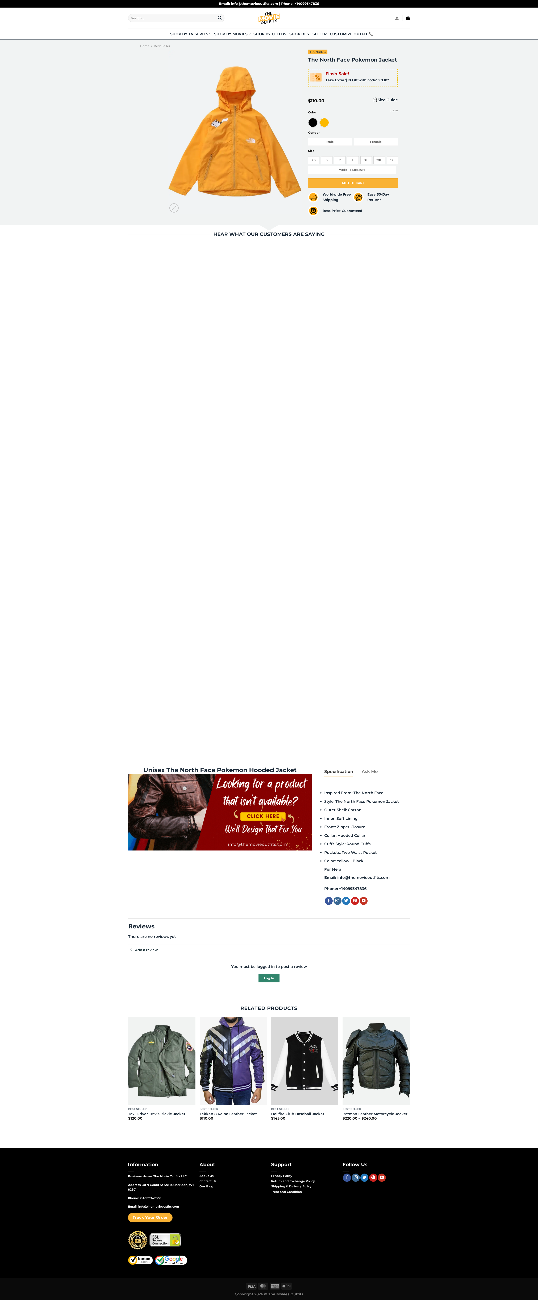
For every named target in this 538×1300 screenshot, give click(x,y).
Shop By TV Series (189, 34)
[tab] (338, 771)
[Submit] (220, 18)
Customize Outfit (349, 34)
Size (311, 150)
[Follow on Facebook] (329, 901)
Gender (314, 132)
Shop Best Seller (308, 34)
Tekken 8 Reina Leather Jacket (228, 1114)
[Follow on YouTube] (364, 901)
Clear (394, 110)
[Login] (397, 18)
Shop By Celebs (269, 34)
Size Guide (388, 99)
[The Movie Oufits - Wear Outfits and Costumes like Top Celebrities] (269, 18)
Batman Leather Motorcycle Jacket (375, 1114)
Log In (269, 978)
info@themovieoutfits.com (363, 877)
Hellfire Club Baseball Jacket (297, 1114)
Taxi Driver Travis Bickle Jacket (156, 1114)
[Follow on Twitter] (346, 901)
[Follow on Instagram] (338, 901)
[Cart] (408, 18)
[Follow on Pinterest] (355, 901)
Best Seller (162, 46)
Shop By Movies (231, 34)
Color (312, 112)
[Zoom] (174, 208)
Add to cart (353, 183)
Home (144, 46)
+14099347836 (353, 888)
